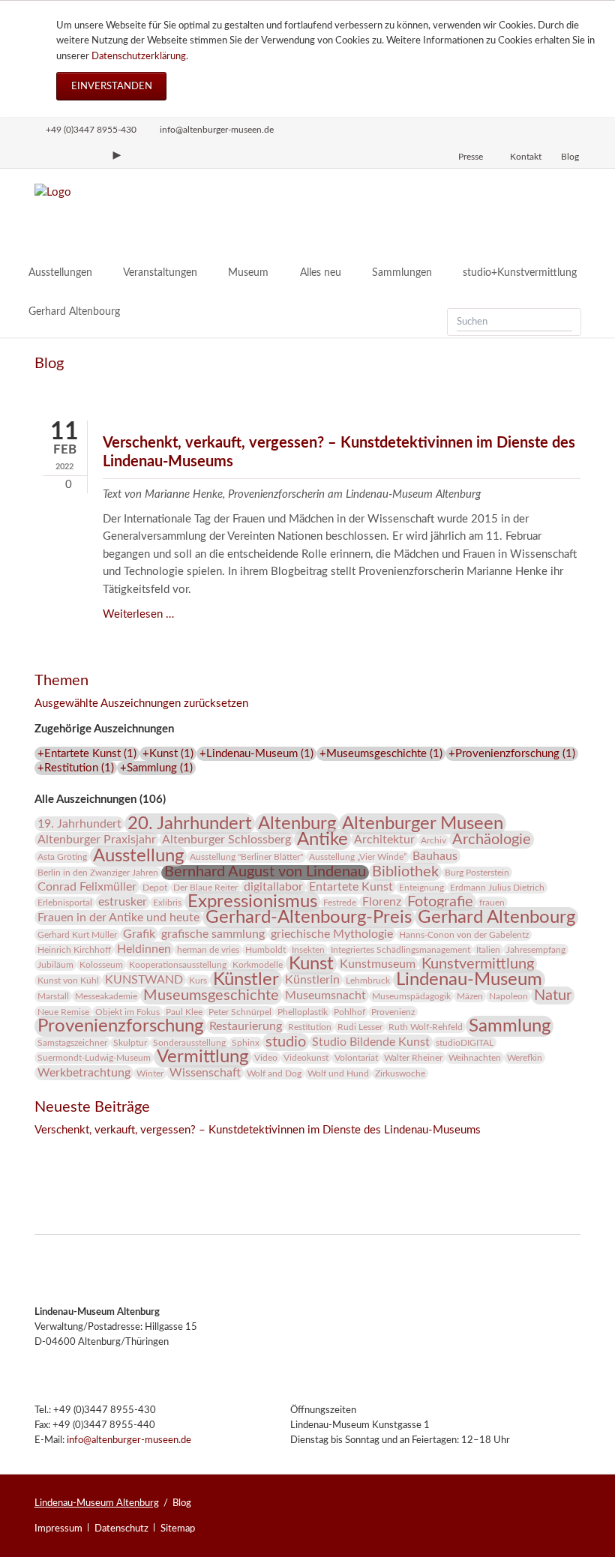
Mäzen (470, 996)
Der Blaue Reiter (205, 887)
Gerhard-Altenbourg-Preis (309, 918)
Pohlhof (349, 1012)
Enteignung (421, 887)
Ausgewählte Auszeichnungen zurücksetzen (141, 703)
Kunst (311, 964)
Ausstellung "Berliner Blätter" (246, 856)
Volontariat (356, 1057)
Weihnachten (474, 1057)
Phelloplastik (303, 1012)
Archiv (433, 840)
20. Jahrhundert (190, 824)
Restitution (310, 1027)
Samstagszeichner (72, 1042)
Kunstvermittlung (478, 964)
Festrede (339, 902)
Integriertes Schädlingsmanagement (400, 949)
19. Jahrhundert (80, 824)
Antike (322, 840)
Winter (150, 1073)
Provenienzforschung (120, 1026)
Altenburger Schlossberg (226, 840)
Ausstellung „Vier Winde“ (357, 856)
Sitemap (177, 1528)
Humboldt (265, 949)
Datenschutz (121, 1528)
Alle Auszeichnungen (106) (100, 799)
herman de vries (208, 949)
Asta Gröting (62, 856)
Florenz (381, 902)
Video (266, 1057)
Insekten (308, 949)
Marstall (53, 996)
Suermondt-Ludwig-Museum (94, 1057)
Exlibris (167, 902)
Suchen (565, 322)
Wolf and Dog (274, 1073)
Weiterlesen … (138, 614)
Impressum (58, 1528)
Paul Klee (184, 1012)
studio (286, 1042)
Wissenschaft (205, 1073)
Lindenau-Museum (469, 980)
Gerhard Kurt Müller (77, 934)
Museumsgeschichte (211, 995)
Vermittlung (202, 1057)
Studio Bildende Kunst (371, 1042)
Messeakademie (106, 996)
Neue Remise (63, 1012)
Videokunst (306, 1057)
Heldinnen (144, 949)
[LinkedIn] (91, 155)
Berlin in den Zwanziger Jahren (98, 872)
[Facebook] (67, 155)
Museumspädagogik (411, 996)
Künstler (246, 980)
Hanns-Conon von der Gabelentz (464, 934)
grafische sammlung (213, 934)
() (87, 753)
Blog (570, 156)
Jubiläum (56, 964)
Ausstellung (138, 856)
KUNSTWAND (144, 980)
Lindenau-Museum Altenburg (96, 1503)
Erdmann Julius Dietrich (497, 887)
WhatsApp (136, 1151)
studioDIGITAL (465, 1042)
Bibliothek (405, 871)
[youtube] (117, 155)
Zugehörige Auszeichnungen (104, 729)
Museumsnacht (325, 996)
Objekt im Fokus (127, 1012)
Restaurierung (245, 1026)
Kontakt (526, 156)
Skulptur (130, 1042)
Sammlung (509, 1026)
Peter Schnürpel (240, 1012)
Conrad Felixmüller (87, 887)
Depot (154, 887)
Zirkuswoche (400, 1073)
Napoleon (508, 996)
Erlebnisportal (65, 902)
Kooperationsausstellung (177, 964)
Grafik (139, 934)
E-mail (106, 1151)
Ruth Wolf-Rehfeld (425, 1027)
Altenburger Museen (422, 824)
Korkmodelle (257, 964)
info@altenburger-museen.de (129, 1440)
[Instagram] (41, 155)
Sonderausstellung (189, 1042)
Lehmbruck (368, 980)
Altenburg (297, 824)
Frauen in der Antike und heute (119, 918)
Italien (488, 949)
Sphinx (246, 1042)
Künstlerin (312, 980)
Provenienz (393, 1012)
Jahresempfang (536, 949)
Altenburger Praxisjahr (97, 840)
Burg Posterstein (477, 872)
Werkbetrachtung (84, 1073)
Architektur (384, 840)
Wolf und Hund (338, 1073)
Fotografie (440, 901)
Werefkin (524, 1057)
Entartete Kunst (351, 887)
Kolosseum (101, 964)
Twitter (76, 1151)
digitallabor (273, 887)
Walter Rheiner (413, 1057)
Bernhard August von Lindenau (265, 871)
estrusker (122, 902)
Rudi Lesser (360, 1027)
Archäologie (491, 839)
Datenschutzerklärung (139, 56)
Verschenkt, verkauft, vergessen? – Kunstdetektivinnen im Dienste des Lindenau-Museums (257, 1130)
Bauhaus (435, 856)
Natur (553, 995)
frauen (492, 902)
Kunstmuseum (378, 964)
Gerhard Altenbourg (496, 918)
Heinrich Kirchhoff (74, 949)
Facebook (46, 1151)
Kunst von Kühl (68, 980)
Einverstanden (111, 86)
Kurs (198, 980)
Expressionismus (252, 902)
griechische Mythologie (332, 934)
